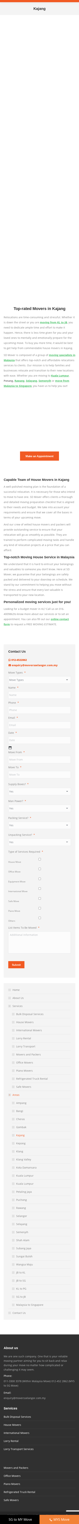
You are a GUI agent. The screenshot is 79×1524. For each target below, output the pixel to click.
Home (16, 990)
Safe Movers (23, 1086)
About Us (18, 998)
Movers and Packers (28, 1054)
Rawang (19, 380)
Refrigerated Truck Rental (32, 1078)
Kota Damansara (26, 1167)
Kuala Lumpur (25, 1175)
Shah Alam (22, 1240)
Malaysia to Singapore (29, 1305)
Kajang (20, 1135)
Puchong (21, 1200)
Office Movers (24, 1062)
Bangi (19, 1111)
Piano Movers (24, 1070)
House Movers (25, 1022)
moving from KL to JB (53, 322)
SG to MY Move (20, 1519)
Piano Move (14, 910)
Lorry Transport (25, 1046)
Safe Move (13, 901)
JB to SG (21, 1280)
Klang (19, 1151)
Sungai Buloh (24, 1256)
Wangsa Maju (24, 1264)
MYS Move (61, 1519)
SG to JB (21, 1296)
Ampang (21, 1103)
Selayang (31, 380)
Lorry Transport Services (19, 1449)
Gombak (21, 1127)
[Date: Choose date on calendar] (10, 748)
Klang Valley (23, 1159)
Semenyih (45, 380)
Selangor (21, 1216)
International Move (18, 891)
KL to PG (21, 1288)
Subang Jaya (23, 1248)
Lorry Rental (23, 1038)
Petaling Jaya (24, 1191)
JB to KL (20, 1272)
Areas (15, 1095)
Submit (16, 964)
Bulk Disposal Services (30, 1014)
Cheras (20, 1119)
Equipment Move (17, 881)
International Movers (29, 1030)
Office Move (14, 871)
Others (11, 920)
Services (17, 1006)
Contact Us (19, 1313)
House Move (14, 861)
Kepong (21, 1143)
